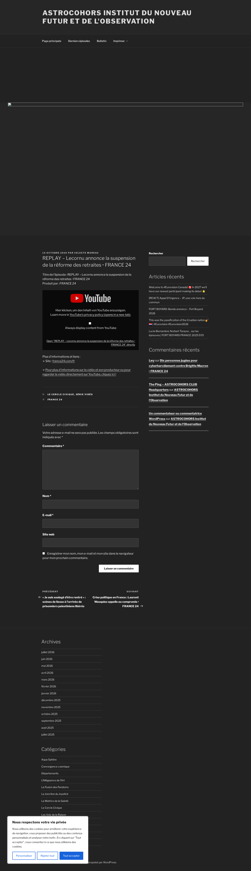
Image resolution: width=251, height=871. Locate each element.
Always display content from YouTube (90, 328)
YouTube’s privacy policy (100, 314)
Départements (49, 773)
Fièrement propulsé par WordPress (95, 862)
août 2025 (47, 727)
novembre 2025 (50, 707)
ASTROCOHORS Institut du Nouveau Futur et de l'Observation (117, 17)
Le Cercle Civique (61, 394)
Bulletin (101, 40)
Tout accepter (71, 855)
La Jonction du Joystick (54, 793)
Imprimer (119, 40)
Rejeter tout (47, 855)
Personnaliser (24, 855)
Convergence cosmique (55, 766)
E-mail (47, 515)
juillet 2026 (47, 652)
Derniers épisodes (79, 40)
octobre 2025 (49, 713)
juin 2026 (46, 658)
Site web (48, 534)
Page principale (51, 40)
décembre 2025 (50, 700)
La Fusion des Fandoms (55, 787)
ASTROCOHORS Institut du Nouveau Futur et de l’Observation (173, 395)
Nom (46, 496)
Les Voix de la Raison (53, 814)
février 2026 (48, 686)
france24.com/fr (63, 361)
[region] (47, 840)
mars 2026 (47, 679)
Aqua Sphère (49, 759)
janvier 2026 (48, 693)
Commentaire (53, 446)
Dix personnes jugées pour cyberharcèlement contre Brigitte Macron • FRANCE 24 (178, 366)
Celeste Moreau (86, 253)
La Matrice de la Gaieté (54, 800)
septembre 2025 (51, 720)
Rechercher (156, 253)
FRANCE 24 (55, 399)
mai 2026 (47, 665)
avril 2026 (47, 672)
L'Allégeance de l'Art (53, 780)
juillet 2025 (47, 734)
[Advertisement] (125, 75)
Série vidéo (84, 394)
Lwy (152, 360)
